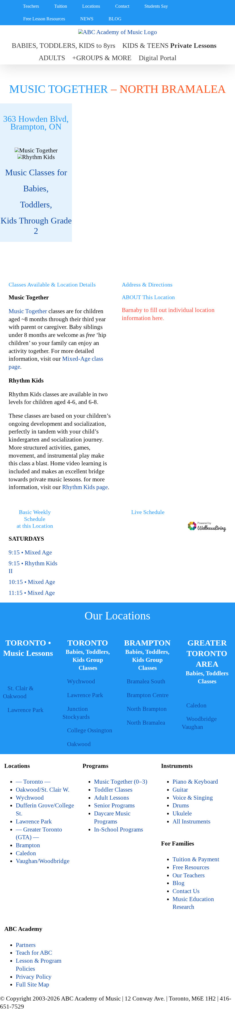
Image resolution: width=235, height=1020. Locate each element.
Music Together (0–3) (120, 781)
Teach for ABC (34, 952)
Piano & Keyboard (195, 781)
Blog (179, 883)
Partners (26, 944)
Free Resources (191, 867)
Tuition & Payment (196, 859)
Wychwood (30, 797)
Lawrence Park (34, 821)
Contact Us (186, 891)
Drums (181, 805)
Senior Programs (114, 805)
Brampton (28, 845)
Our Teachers (189, 875)
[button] (186, 58)
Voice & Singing (193, 797)
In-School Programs (118, 829)
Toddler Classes (113, 789)
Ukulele (182, 813)
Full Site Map (32, 984)
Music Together (28, 311)
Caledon (26, 853)
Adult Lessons (111, 797)
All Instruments (191, 821)
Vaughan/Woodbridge (42, 861)
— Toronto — (33, 781)
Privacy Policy (34, 976)
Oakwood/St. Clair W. (42, 789)
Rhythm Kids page (85, 487)
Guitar (180, 789)
